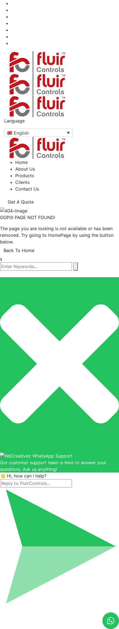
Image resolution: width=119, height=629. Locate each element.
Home (21, 162)
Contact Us (27, 189)
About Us (25, 169)
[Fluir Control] (37, 61)
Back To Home (19, 250)
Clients (22, 182)
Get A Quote (21, 202)
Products (24, 175)
